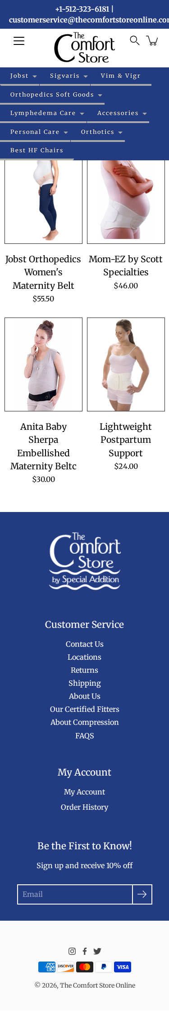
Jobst (19, 75)
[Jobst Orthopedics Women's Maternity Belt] (43, 196)
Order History (84, 807)
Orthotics (97, 131)
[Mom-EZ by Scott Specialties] (125, 196)
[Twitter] (97, 951)
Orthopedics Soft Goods (52, 94)
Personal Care (35, 131)
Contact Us (85, 644)
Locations (84, 657)
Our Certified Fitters (84, 709)
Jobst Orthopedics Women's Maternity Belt (43, 272)
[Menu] (19, 40)
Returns (84, 670)
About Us (84, 696)
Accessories (118, 112)
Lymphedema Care (43, 112)
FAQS (84, 735)
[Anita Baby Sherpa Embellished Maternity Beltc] (43, 364)
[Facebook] (85, 951)
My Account (84, 791)
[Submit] (142, 894)
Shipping (85, 683)
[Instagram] (72, 951)
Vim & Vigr (121, 75)
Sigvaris (65, 75)
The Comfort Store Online (97, 985)
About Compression (84, 722)
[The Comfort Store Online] (84, 47)
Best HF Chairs (37, 150)
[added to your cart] (153, 40)
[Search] (135, 40)
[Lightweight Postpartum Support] (125, 364)
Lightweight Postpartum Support (126, 440)
